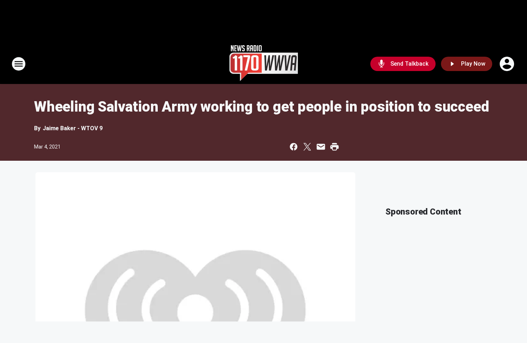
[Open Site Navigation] (18, 64)
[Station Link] (263, 64)
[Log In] (508, 64)
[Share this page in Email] (321, 147)
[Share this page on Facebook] (294, 147)
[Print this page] (334, 147)
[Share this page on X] (307, 147)
